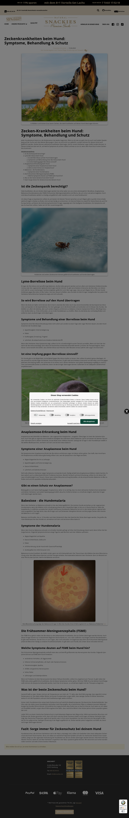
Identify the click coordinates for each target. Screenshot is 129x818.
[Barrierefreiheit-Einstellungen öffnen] (127, 411)
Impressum (50, 411)
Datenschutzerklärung (38, 411)
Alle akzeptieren (89, 421)
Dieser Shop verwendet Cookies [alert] (64, 395)
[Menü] (126, 801)
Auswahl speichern (73, 423)
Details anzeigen (36, 423)
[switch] (36, 415)
